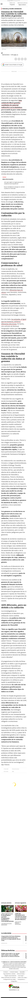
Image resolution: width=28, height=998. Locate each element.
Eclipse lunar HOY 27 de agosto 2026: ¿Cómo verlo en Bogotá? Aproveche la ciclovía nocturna (10, 955)
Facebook (15, 59)
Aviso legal (20, 975)
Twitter (19, 59)
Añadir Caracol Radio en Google (13, 64)
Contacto (5, 972)
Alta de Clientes (21, 973)
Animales (6, 771)
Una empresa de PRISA (14, 986)
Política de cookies (22, 977)
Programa (12, 4)
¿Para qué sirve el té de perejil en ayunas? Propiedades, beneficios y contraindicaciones (7, 917)
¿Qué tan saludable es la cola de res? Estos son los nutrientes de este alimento (20, 916)
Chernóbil (6, 769)
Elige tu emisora (22, 4)
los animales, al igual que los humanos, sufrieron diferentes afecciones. (13, 321)
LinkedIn (22, 59)
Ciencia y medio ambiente (12, 9)
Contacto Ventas (14, 972)
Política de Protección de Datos (8, 977)
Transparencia (21, 979)
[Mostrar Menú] (1, 4)
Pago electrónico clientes (9, 973)
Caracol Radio (5, 4)
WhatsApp (25, 59)
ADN (13, 771)
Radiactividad (15, 769)
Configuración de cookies (9, 979)
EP (2, 53)
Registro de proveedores (10, 975)
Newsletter (22, 972)
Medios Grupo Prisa (14, 990)
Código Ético (14, 981)
